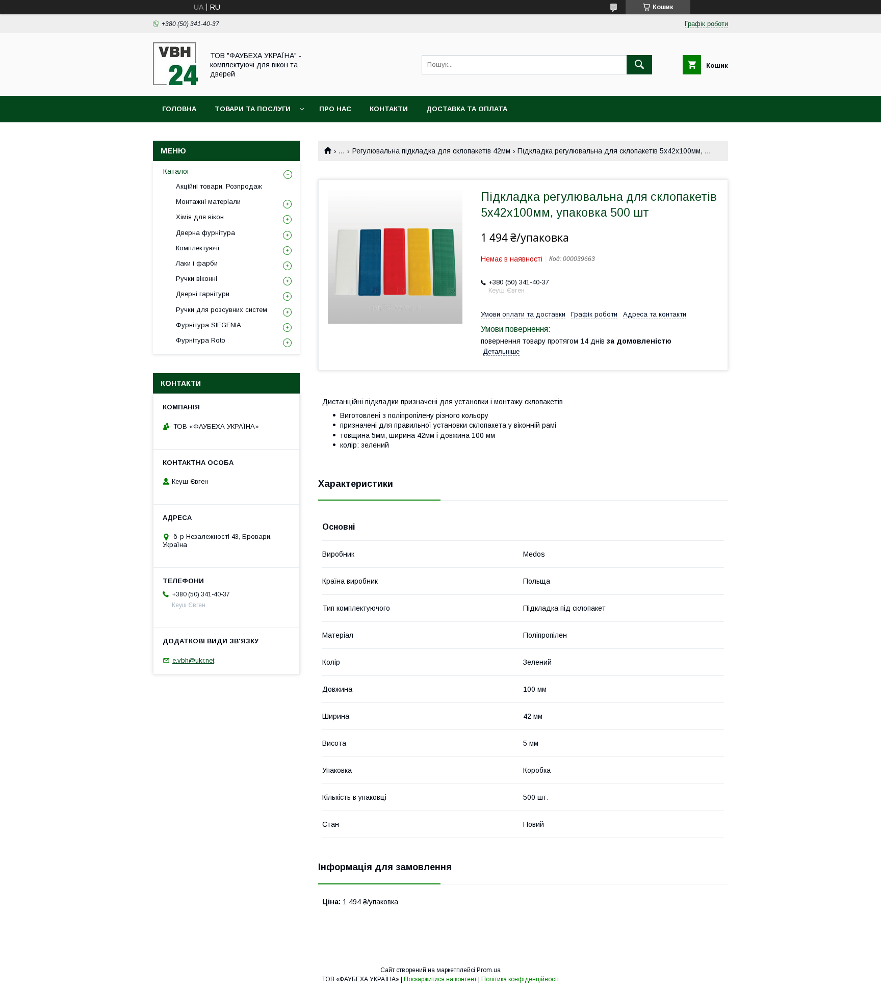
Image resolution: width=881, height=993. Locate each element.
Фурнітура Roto (200, 340)
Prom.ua (489, 970)
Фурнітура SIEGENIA (208, 325)
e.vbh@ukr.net (193, 660)
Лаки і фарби (197, 263)
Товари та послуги (253, 109)
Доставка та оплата (466, 109)
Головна (179, 109)
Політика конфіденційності (520, 979)
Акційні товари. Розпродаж (219, 186)
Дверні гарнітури (202, 294)
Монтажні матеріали (208, 201)
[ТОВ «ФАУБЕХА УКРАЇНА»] (175, 83)
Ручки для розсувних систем (221, 309)
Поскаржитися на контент (440, 979)
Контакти (389, 109)
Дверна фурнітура (205, 233)
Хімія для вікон (200, 217)
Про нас (335, 109)
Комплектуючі (197, 248)
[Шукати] (639, 64)
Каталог (176, 171)
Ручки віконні (196, 278)
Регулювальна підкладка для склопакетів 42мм (431, 151)
